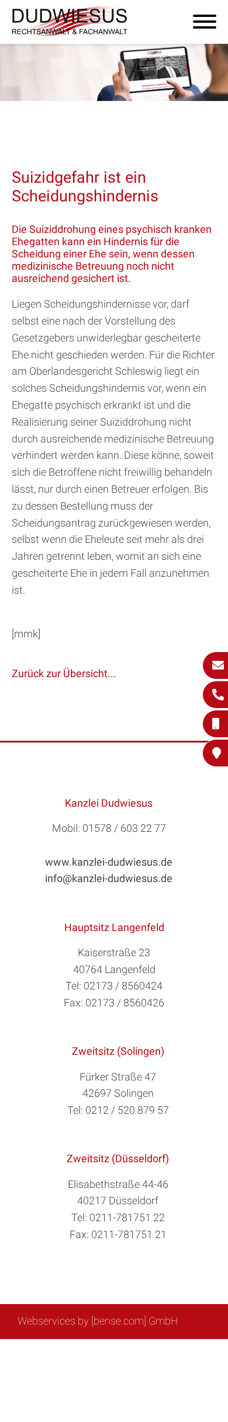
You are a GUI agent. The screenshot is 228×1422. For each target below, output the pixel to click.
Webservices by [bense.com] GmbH (98, 1321)
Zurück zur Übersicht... (64, 673)
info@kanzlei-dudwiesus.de (108, 878)
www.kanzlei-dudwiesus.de (108, 862)
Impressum (144, 1352)
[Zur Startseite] (70, 32)
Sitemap (55, 1352)
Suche (96, 1352)
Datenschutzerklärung (105, 1364)
